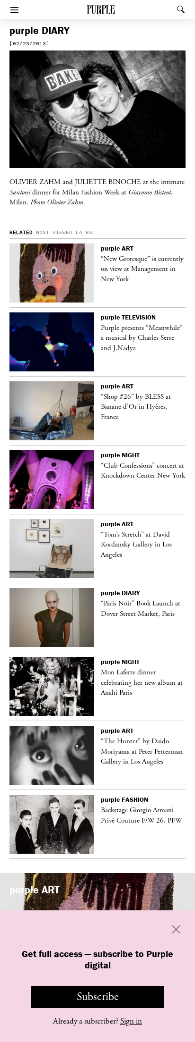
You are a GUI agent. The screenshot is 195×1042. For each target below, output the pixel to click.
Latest (86, 232)
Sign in (131, 1021)
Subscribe (98, 997)
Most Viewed (54, 232)
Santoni (19, 192)
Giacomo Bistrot (149, 192)
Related (21, 232)
